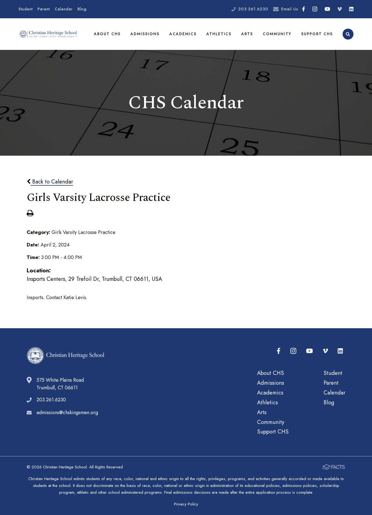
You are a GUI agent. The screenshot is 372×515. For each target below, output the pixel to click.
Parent (44, 9)
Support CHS (317, 34)
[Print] (30, 214)
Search (348, 34)
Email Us (289, 9)
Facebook (303, 9)
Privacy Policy (186, 504)
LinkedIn (351, 9)
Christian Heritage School (49, 34)
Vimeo (339, 9)
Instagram (314, 9)
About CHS (107, 34)
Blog (82, 9)
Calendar (64, 9)
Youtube (327, 9)
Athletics (218, 34)
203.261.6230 (253, 9)
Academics (183, 34)
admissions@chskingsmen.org (67, 412)
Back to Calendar (52, 181)
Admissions (145, 34)
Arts (247, 34)
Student (26, 9)
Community (277, 34)
